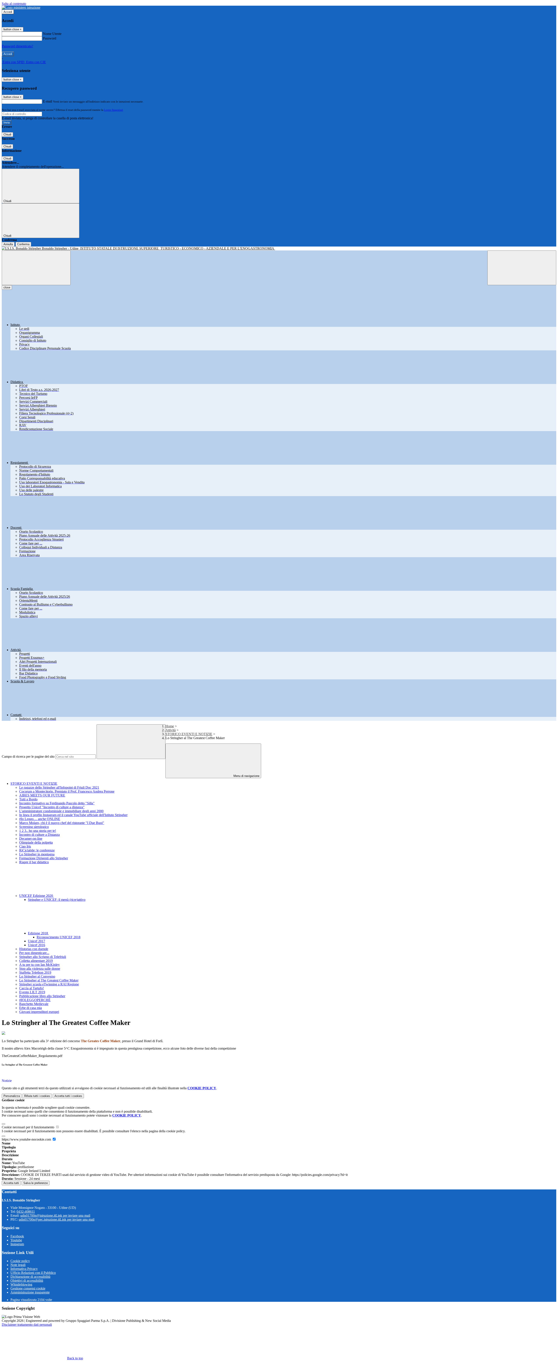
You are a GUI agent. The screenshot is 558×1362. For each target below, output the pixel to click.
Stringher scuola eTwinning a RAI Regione (49, 984)
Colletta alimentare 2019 (36, 961)
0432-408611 (26, 1211)
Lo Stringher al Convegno (37, 976)
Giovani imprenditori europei (39, 1012)
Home (169, 726)
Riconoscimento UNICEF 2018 (58, 937)
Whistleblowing (21, 1284)
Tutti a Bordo (28, 799)
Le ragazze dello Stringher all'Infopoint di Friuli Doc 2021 (59, 787)
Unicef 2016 (36, 945)
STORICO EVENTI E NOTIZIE (188, 734)
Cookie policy (20, 1261)
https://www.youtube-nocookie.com (27, 1139)
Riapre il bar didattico (34, 862)
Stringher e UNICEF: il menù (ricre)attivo (56, 899)
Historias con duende (33, 949)
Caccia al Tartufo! (31, 988)
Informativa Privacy (24, 1269)
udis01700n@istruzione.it (55, 1215)
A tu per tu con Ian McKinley (39, 964)
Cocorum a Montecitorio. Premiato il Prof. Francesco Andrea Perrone (66, 791)
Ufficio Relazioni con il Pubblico (33, 1273)
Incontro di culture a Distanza (39, 834)
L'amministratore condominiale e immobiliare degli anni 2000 (61, 811)
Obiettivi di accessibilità (26, 1280)
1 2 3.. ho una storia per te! (37, 831)
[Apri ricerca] (521, 267)
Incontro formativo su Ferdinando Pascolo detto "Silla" (57, 803)
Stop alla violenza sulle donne (39, 968)
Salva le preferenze (35, 1183)
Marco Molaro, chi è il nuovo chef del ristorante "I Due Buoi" (61, 823)
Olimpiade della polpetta (36, 842)
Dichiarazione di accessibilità (30, 1276)
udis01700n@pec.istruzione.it (56, 1219)
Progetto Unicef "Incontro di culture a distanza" (52, 807)
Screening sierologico (34, 827)
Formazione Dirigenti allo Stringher (43, 858)
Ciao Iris (25, 846)
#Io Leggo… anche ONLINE (39, 819)
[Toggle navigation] (36, 267)
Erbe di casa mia (30, 1008)
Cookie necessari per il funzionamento (28, 1127)
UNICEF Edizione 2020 (36, 896)
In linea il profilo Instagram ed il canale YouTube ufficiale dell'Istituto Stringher (73, 815)
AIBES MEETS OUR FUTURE (42, 795)
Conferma (23, 244)
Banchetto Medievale (33, 1004)
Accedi (7, 12)
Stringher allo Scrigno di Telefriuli (42, 957)
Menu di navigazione (246, 776)
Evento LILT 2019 (32, 992)
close (6, 287)
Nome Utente (52, 34)
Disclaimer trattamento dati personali (27, 1324)
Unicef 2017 (36, 941)
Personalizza (11, 1096)
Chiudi (7, 134)
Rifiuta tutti (37, 1096)
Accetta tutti (68, 1096)
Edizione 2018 (38, 933)
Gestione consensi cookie (27, 1288)
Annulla (8, 244)
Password (49, 38)
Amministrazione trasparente (30, 1292)
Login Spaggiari (113, 109)
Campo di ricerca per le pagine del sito (28, 756)
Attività (170, 730)
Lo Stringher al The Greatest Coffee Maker (48, 980)
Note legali (18, 1265)
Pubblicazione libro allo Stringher (42, 996)
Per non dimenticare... (34, 953)
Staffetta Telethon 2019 (35, 972)
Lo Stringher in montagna (36, 854)
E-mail (47, 101)
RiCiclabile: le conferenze (37, 850)
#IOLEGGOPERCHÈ (35, 1000)
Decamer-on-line (30, 838)
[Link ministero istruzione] (21, 7)
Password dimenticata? (17, 46)
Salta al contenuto (14, 3)
